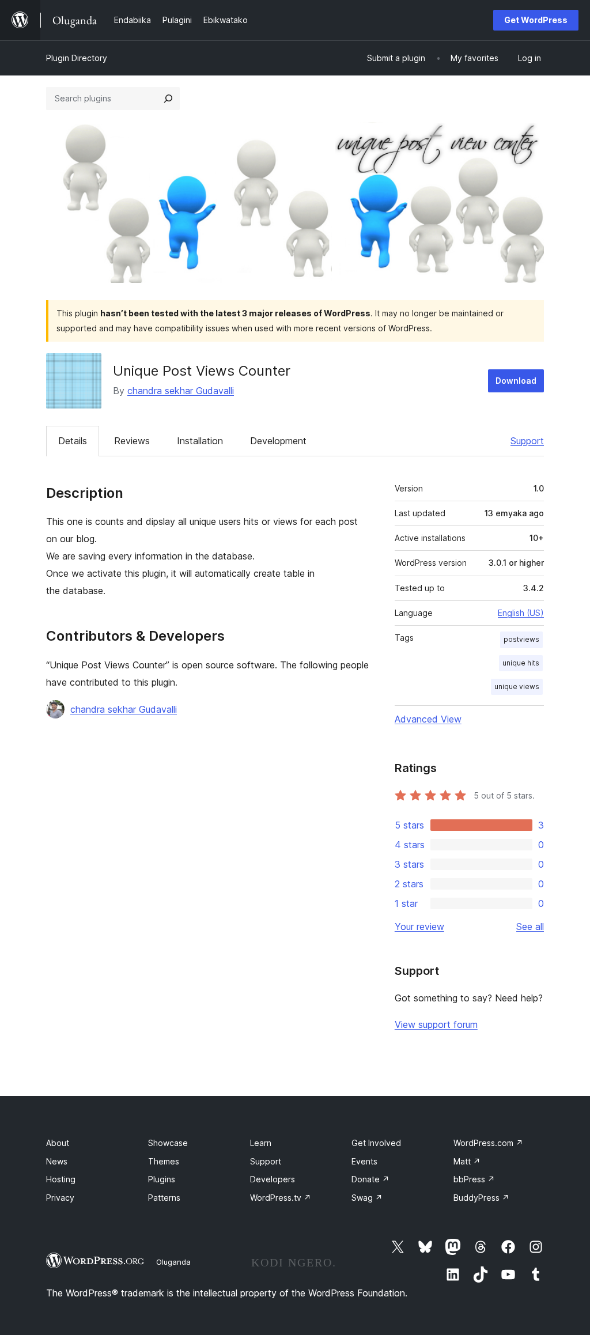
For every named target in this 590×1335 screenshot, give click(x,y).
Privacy (60, 1197)
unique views (516, 686)
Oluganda (173, 1261)
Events (364, 1161)
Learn (260, 1143)
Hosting (60, 1179)
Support (527, 441)
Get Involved (376, 1143)
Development (278, 441)
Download (516, 380)
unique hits (520, 663)
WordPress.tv (280, 1197)
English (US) (521, 613)
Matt (467, 1161)
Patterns (164, 1197)
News (56, 1161)
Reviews (132, 441)
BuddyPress (481, 1197)
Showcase (168, 1143)
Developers (272, 1179)
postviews (521, 639)
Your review (419, 926)
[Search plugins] (168, 98)
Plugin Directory (76, 58)
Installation (200, 441)
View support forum (436, 1024)
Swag (367, 1197)
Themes (163, 1161)
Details (72, 441)
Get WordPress (536, 20)
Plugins (161, 1179)
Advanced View (428, 719)
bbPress (474, 1179)
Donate (370, 1179)
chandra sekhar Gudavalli (180, 390)
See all (530, 926)
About (57, 1143)
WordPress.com (488, 1143)
